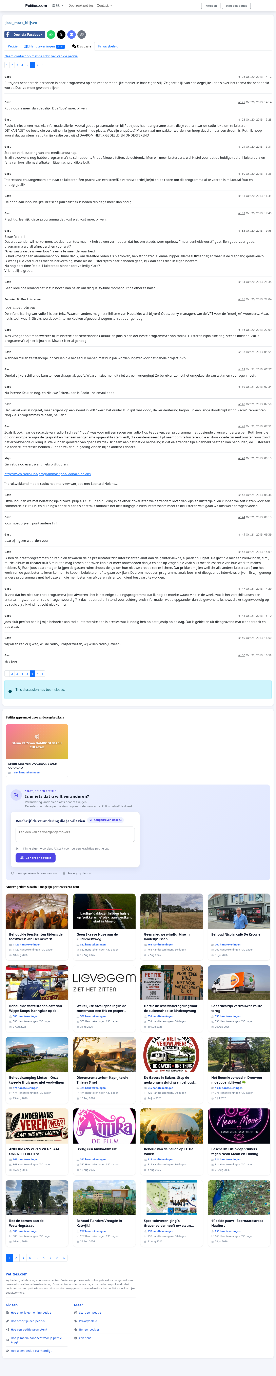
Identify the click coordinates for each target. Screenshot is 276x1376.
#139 (241, 387)
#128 (241, 119)
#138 (241, 369)
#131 (241, 196)
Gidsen (12, 1304)
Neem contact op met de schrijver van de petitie (41, 56)
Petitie (13, 46)
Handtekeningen (46, 46)
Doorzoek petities (81, 5)
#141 (241, 426)
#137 (241, 352)
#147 (241, 588)
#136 (241, 330)
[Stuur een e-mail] (71, 34)
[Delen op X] (61, 34)
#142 (241, 458)
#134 (241, 282)
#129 (241, 146)
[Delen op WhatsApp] (51, 34)
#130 (241, 173)
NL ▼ (60, 5)
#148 (241, 616)
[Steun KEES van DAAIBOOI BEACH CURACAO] (37, 750)
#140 (241, 404)
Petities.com (36, 5)
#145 (241, 534)
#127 (241, 102)
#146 (241, 552)
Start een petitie (236, 5)
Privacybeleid (108, 46)
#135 (241, 299)
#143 (241, 495)
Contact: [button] (103, 5)
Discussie (83, 46)
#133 (241, 230)
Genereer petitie (38, 858)
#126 (241, 77)
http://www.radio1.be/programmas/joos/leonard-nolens (47, 474)
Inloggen (211, 5)
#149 (241, 638)
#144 (241, 517)
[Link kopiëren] (81, 34)
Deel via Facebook (28, 34)
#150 (241, 655)
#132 (241, 213)
